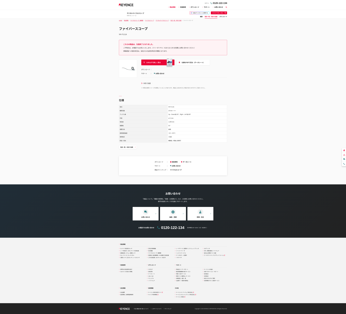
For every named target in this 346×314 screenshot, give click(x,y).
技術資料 (175, 162)
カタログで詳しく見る (153, 62)
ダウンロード (195, 7)
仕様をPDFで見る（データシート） (193, 62)
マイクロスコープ (176, 170)
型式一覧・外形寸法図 (126, 147)
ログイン (207, 3)
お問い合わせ (218, 7)
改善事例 (183, 7)
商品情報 (172, 7)
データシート (187, 162)
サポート (207, 7)
